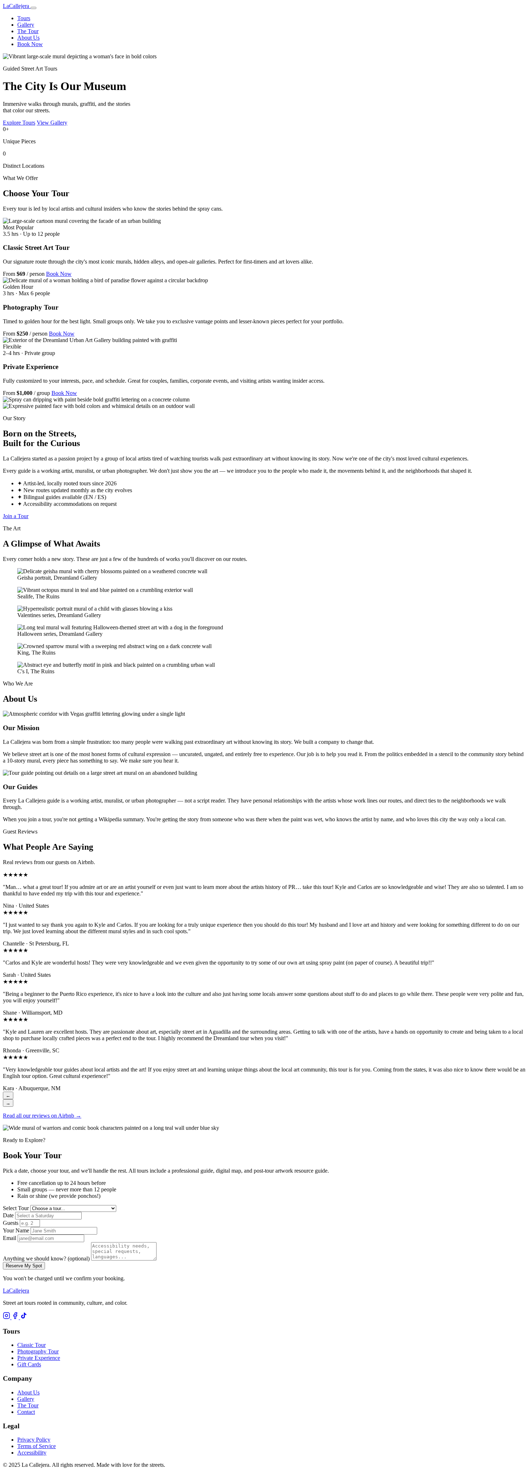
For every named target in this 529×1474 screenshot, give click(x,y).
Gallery (25, 25)
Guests (10, 1223)
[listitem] (7, 1317)
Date (8, 1215)
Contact (26, 1412)
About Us (28, 38)
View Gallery (52, 123)
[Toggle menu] (33, 8)
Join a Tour (15, 516)
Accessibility (31, 1453)
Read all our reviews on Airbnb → (42, 1116)
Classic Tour (31, 1345)
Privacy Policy (33, 1440)
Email (9, 1238)
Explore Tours (19, 123)
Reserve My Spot (24, 1265)
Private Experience (38, 1358)
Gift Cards (29, 1364)
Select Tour (16, 1208)
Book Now (30, 44)
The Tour (28, 31)
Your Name (16, 1230)
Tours (23, 18)
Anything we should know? (46, 1258)
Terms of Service (36, 1446)
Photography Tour (38, 1351)
